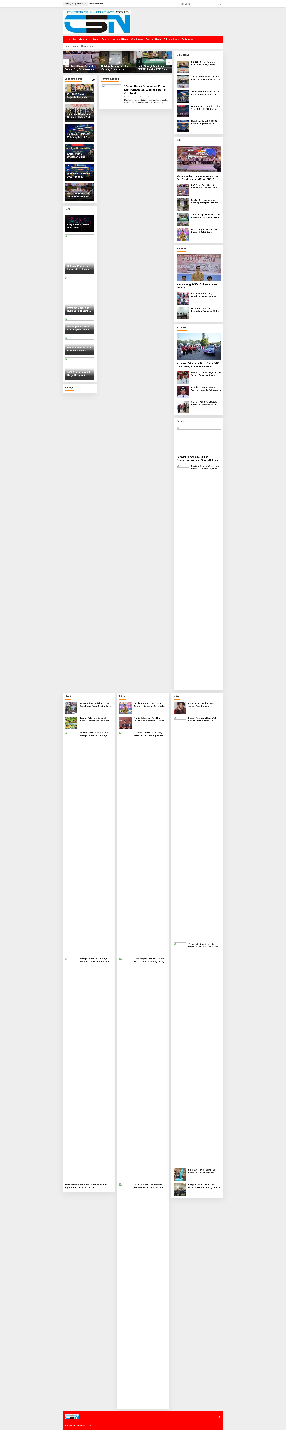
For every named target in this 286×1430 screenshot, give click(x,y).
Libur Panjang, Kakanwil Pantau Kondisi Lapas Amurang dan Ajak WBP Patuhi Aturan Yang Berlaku (150, 960)
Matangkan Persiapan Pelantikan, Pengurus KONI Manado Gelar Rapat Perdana (204, 309)
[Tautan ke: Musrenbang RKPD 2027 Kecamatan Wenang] (199, 267)
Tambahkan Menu (96, 3)
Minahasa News (130, 97)
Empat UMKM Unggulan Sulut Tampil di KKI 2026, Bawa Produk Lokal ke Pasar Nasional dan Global (205, 107)
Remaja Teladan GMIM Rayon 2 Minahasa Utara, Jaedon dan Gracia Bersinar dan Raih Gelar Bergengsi (95, 960)
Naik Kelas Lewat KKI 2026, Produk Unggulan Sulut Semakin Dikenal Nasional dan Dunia (206, 122)
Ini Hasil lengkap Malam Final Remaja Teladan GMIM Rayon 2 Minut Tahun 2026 (95, 734)
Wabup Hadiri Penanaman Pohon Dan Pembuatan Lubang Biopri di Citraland (145, 89)
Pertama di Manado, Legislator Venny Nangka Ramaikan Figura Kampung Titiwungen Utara (204, 295)
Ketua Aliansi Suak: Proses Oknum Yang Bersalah (201, 704)
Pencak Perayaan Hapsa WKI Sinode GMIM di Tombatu (202, 719)
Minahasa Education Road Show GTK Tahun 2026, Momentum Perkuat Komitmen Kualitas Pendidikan (198, 365)
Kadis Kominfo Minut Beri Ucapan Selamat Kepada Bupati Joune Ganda (86, 1185)
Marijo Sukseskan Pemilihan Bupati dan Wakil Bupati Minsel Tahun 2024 (149, 719)
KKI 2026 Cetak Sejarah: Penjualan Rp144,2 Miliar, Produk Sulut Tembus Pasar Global (204, 63)
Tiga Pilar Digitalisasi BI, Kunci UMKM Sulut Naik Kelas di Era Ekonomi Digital (206, 78)
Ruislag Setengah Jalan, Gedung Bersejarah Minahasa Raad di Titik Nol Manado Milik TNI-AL (80, 68)
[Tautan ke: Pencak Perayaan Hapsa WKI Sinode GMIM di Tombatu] (180, 828)
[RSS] (219, 1417)
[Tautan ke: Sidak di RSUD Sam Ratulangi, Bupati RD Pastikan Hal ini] (183, 406)
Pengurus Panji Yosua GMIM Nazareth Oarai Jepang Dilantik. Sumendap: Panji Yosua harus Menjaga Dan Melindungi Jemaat (204, 1186)
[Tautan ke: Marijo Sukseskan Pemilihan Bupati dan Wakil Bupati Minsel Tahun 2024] (125, 722)
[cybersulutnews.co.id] (97, 21)
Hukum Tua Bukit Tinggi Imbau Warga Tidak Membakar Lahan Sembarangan (206, 373)
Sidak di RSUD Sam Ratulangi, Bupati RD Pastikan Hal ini (206, 403)
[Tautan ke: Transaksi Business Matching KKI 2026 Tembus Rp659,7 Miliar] (183, 96)
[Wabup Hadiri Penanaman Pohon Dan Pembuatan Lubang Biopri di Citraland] (164, 102)
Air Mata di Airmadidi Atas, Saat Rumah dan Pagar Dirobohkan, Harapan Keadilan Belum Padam (96, 704)
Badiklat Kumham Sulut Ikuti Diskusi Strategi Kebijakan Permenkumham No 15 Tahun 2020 (205, 467)
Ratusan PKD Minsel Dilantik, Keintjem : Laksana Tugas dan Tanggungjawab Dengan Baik (148, 734)
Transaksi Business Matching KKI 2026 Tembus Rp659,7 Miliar (205, 92)
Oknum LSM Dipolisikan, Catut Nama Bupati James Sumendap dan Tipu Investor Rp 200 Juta (204, 945)
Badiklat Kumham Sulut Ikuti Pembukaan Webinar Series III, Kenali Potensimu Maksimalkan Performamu (198, 458)
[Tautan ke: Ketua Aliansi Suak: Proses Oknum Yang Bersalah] (180, 707)
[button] (220, 3)
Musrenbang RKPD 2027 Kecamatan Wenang (197, 286)
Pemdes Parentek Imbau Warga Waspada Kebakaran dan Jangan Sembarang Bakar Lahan (205, 388)
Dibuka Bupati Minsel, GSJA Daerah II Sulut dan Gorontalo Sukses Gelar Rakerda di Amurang (153, 68)
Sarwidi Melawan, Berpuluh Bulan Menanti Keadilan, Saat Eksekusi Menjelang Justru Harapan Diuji (94, 719)
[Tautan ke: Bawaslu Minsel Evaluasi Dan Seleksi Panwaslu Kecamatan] (125, 1294)
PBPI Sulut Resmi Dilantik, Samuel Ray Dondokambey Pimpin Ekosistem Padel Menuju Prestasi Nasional (204, 186)
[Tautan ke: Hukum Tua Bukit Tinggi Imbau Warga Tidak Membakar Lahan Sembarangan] (183, 376)
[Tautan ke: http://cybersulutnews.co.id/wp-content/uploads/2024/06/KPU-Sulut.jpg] (93, 79)
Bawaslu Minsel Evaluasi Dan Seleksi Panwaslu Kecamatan (148, 1185)
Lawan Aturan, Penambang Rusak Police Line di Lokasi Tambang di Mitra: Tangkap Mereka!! (202, 1171)
